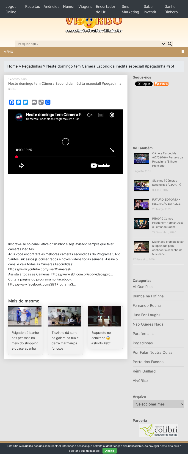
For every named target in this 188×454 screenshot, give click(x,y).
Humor (69, 6)
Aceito (109, 450)
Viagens (85, 6)
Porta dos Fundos (148, 361)
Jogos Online (11, 9)
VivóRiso (140, 380)
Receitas (32, 6)
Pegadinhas (32, 66)
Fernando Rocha (147, 305)
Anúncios (51, 6)
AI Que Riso (143, 286)
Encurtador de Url (105, 9)
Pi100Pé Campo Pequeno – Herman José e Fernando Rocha (167, 222)
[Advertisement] (65, 208)
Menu (8, 52)
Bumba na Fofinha (148, 296)
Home (12, 66)
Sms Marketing (130, 9)
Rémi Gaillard (144, 371)
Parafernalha (144, 333)
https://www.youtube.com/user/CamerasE (39, 269)
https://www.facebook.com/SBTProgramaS (40, 284)
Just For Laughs (146, 315)
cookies (39, 446)
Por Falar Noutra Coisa (152, 352)
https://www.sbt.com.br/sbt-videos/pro (80, 274)
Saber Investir (150, 9)
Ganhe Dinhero (171, 9)
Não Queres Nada (148, 324)
